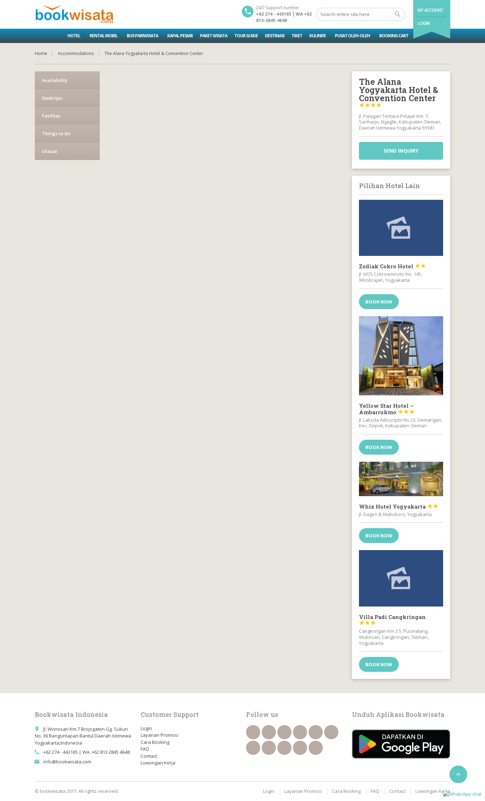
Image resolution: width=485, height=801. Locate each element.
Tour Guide (246, 36)
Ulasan (50, 151)
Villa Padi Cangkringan (392, 619)
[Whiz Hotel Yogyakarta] (401, 479)
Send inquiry (400, 150)
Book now (378, 301)
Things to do (56, 133)
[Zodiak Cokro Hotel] (401, 228)
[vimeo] (253, 748)
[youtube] (331, 732)
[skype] (316, 748)
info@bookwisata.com (67, 761)
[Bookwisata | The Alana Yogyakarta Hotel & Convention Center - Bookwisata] (74, 14)
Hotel (73, 36)
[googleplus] (316, 732)
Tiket (296, 36)
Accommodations (76, 53)
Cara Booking (155, 742)
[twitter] (269, 732)
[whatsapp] (284, 748)
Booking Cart (393, 36)
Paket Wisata (213, 36)
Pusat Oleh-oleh (352, 36)
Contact (149, 756)
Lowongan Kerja (158, 762)
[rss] (284, 732)
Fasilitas (51, 116)
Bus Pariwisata (142, 36)
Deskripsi (52, 98)
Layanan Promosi (159, 735)
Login (424, 23)
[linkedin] (300, 732)
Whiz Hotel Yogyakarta (398, 506)
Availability (54, 80)
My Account (430, 10)
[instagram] (300, 748)
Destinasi (274, 36)
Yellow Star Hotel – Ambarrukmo (387, 409)
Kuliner (317, 36)
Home (41, 53)
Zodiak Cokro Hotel (392, 266)
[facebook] (253, 732)
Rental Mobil (103, 36)
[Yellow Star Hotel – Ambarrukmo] (401, 355)
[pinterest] (269, 748)
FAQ (145, 749)
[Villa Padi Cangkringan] (401, 578)
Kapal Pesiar (180, 36)
